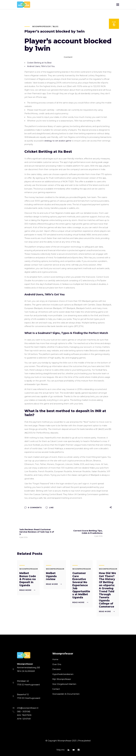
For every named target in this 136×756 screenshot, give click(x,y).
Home (55, 659)
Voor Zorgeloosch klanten (64, 684)
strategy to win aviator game (57, 141)
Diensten (56, 669)
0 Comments (34, 508)
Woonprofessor (41, 26)
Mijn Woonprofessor (61, 679)
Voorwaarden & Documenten (66, 694)
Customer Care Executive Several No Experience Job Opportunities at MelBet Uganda (81, 585)
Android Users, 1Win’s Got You (41, 66)
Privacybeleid (84, 740)
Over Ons (56, 664)
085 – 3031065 (23, 711)
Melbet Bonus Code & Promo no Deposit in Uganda (27, 579)
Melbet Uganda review (51, 576)
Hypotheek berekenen (62, 674)
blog (55, 26)
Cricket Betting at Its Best (39, 62)
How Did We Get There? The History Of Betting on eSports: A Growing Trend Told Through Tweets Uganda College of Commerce (107, 590)
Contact (56, 689)
